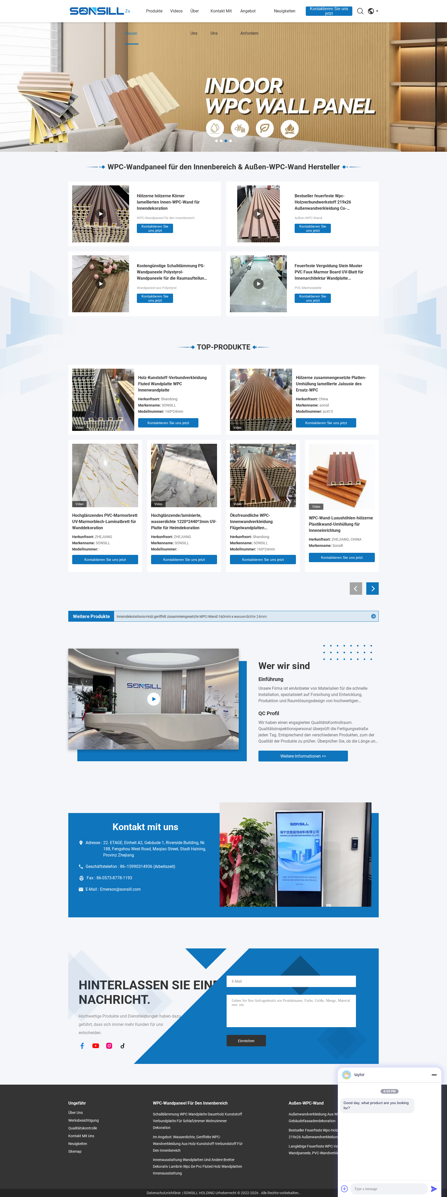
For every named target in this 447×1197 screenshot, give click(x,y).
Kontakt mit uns (221, 22)
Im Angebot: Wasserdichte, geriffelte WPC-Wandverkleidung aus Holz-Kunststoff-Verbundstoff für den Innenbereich (198, 1143)
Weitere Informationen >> (303, 756)
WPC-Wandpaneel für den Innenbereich (166, 218)
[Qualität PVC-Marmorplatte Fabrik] (258, 310)
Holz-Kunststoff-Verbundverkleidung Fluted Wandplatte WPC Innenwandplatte (172, 384)
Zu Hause (131, 22)
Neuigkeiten (284, 11)
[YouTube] (95, 1046)
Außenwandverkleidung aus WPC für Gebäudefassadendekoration (318, 1117)
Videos (176, 11)
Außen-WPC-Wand (308, 218)
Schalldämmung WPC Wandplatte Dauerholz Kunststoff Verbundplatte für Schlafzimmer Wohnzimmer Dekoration (197, 1121)
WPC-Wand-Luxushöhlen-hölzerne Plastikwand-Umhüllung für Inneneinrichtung (341, 524)
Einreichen (246, 1041)
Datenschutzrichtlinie (164, 1193)
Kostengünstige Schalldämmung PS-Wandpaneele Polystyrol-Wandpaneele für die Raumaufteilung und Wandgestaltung (171, 272)
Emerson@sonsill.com (120, 889)
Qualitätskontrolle (82, 1128)
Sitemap (74, 1151)
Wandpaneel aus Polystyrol (156, 288)
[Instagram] (109, 1046)
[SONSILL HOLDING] (96, 11)
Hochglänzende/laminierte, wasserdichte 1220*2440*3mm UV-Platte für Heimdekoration (184, 521)
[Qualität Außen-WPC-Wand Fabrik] (258, 240)
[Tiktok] (122, 1046)
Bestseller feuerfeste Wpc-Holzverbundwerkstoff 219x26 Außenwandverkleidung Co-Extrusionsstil (323, 202)
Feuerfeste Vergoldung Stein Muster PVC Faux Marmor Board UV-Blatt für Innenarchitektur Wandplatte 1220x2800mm (329, 272)
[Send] (434, 1188)
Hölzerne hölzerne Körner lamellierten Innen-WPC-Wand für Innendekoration (168, 202)
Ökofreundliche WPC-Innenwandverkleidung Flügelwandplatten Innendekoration (251, 522)
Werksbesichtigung (83, 1120)
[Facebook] (82, 1046)
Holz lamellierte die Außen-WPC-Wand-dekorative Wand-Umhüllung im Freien (177, 616)
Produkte (154, 11)
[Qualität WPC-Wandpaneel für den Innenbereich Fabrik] (223, 87)
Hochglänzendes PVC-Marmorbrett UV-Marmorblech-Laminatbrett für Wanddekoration (104, 521)
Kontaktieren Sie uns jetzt (329, 11)
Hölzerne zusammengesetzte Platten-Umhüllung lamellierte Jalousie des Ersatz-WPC (331, 384)
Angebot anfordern (249, 22)
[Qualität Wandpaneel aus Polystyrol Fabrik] (100, 310)
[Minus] (434, 1075)
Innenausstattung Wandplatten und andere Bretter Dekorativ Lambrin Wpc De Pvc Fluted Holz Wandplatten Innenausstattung (197, 1166)
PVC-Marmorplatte (308, 288)
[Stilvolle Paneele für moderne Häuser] (153, 699)
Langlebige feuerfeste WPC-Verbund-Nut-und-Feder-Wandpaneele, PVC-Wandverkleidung (331, 1149)
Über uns (194, 22)
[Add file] (344, 1188)
